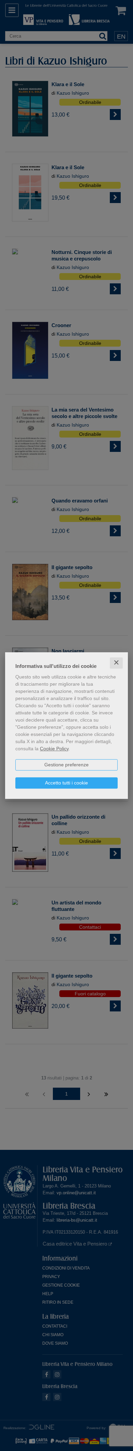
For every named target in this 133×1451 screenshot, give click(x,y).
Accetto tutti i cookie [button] (66, 782)
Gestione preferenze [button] (66, 764)
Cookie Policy (54, 748)
